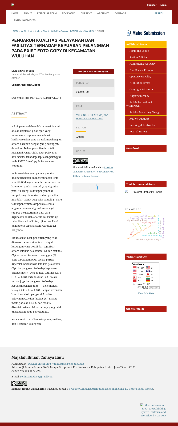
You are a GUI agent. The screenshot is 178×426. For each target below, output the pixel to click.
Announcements (25, 20)
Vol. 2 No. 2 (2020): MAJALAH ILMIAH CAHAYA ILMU (64, 30)
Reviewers (68, 13)
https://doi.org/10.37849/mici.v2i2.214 (39, 97)
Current (86, 13)
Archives (103, 13)
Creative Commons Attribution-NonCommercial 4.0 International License (93, 172)
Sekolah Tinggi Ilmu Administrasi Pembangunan (56, 363)
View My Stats (146, 293)
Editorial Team (47, 13)
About (28, 13)
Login (163, 4)
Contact (120, 13)
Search (159, 13)
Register (151, 4)
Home (14, 13)
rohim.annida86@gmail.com (36, 376)
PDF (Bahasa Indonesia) (92, 71)
